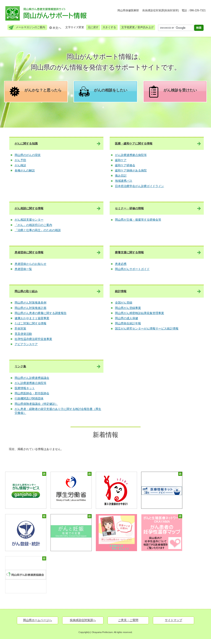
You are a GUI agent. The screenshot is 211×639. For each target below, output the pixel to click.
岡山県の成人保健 (126, 318)
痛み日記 (121, 175)
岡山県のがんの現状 (28, 155)
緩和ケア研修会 (125, 165)
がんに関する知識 (26, 143)
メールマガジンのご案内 (30, 27)
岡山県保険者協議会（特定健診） (36, 403)
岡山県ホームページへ (37, 620)
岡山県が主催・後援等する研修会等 (138, 219)
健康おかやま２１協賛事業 (32, 318)
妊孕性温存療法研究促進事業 (33, 339)
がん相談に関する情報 (29, 208)
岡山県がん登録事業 (128, 308)
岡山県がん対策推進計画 (30, 308)
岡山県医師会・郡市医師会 (32, 393)
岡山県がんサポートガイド (132, 269)
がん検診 (20, 165)
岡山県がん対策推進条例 (30, 302)
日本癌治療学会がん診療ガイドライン (139, 186)
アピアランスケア (26, 344)
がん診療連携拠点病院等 (131, 155)
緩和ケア (121, 160)
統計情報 (121, 291)
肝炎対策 (20, 328)
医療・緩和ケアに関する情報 (133, 143)
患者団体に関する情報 (29, 252)
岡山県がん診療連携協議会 (32, 377)
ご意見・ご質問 (128, 620)
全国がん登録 (123, 302)
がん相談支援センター (29, 219)
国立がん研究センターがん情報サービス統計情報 (146, 328)
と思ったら (43, 90)
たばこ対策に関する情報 (30, 323)
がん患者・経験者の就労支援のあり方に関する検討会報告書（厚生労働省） (58, 411)
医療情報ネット (25, 388)
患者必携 (121, 263)
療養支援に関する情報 (129, 252)
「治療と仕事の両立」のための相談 (38, 230)
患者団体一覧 (23, 269)
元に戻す (93, 27)
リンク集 (20, 366)
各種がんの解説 (25, 170)
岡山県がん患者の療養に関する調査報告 (41, 313)
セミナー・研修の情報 (129, 208)
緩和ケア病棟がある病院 (131, 170)
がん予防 (20, 160)
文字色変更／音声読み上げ (137, 27)
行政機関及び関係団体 (29, 398)
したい (110, 90)
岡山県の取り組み (26, 291)
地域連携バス (123, 180)
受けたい (180, 90)
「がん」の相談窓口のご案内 (33, 225)
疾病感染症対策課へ (83, 620)
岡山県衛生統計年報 (128, 323)
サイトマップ (173, 620)
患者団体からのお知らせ (30, 263)
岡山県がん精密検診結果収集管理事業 (139, 313)
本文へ (57, 27)
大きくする (109, 27)
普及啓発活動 (23, 333)
